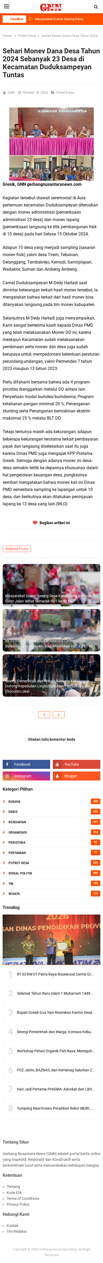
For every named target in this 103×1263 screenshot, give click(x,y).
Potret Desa (65, 92)
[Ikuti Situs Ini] (76, 776)
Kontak (12, 1225)
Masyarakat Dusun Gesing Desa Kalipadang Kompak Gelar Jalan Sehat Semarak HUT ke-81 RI (48, 598)
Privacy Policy (18, 1204)
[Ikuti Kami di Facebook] (26, 764)
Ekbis (12, 812)
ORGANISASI (17, 832)
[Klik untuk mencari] (96, 7)
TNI (10, 884)
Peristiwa (16, 842)
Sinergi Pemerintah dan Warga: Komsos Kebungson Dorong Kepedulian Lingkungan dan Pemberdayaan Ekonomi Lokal (47, 686)
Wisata (14, 894)
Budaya (14, 802)
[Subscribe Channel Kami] (76, 764)
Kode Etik (14, 1193)
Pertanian (17, 853)
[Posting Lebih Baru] (44, 714)
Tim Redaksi (16, 1231)
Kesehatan (17, 822)
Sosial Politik (20, 873)
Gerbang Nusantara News (58, 1249)
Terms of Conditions (23, 1198)
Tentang (13, 1186)
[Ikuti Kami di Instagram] (26, 776)
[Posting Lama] (59, 714)
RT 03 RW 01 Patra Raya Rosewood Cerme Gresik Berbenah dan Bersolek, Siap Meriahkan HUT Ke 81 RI (48, 643)
